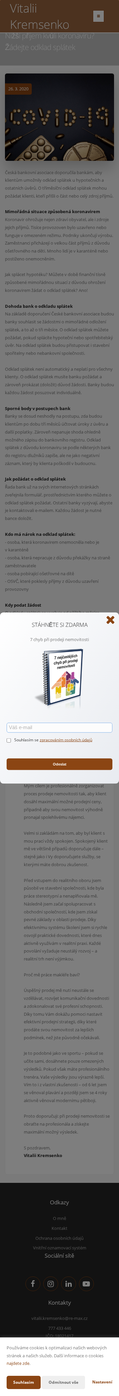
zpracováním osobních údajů (66, 739)
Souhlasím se (27, 739)
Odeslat (59, 764)
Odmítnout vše (63, 1382)
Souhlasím (23, 1382)
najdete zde (18, 1363)
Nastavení (102, 1382)
